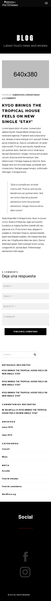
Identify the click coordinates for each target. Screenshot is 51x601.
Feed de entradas (10, 478)
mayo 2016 (7, 435)
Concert (29, 95)
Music (37, 95)
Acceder (6, 471)
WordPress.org (9, 494)
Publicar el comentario (26, 332)
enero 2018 (7, 427)
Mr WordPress (8, 410)
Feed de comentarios (12, 486)
